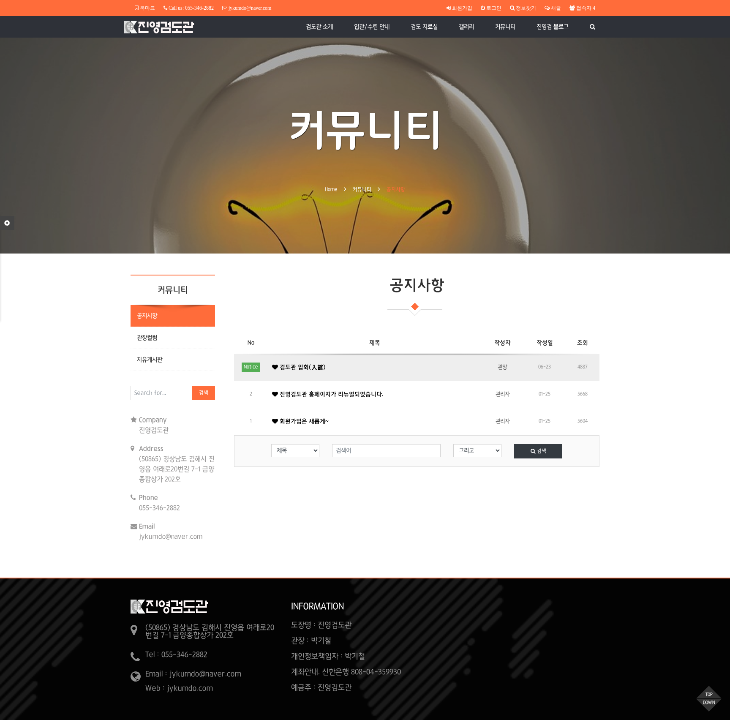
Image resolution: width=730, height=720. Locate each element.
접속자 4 (585, 8)
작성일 (545, 343)
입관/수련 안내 (372, 27)
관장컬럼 (147, 338)
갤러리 (466, 27)
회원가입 (461, 8)
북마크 (147, 8)
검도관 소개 (319, 27)
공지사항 (396, 189)
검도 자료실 (424, 27)
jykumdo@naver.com (250, 8)
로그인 (493, 8)
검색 (203, 392)
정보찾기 (525, 8)
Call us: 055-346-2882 (190, 8)
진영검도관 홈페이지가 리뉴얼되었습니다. (330, 394)
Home (331, 189)
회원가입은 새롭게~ (303, 421)
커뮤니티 (505, 27)
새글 (555, 8)
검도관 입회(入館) (302, 367)
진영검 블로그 (553, 27)
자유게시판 (149, 360)
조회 (582, 343)
